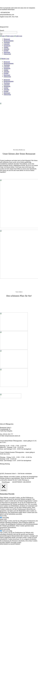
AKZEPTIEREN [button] (17, 482)
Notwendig (5, 517)
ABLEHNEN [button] (27, 482)
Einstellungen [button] (6, 482)
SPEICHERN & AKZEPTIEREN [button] (10, 544)
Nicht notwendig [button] (5, 529)
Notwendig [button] (3, 515)
